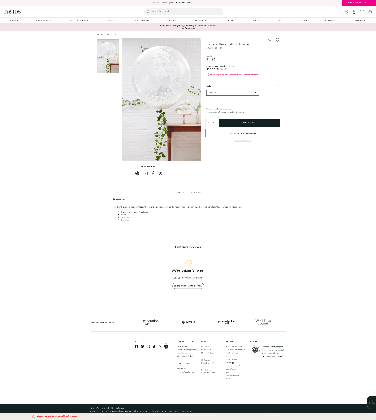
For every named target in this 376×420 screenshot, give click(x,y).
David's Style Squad (233, 359)
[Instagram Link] (148, 346)
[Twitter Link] (160, 346)
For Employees (231, 366)
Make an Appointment (186, 372)
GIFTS (256, 20)
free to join (233, 66)
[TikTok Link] (154, 346)
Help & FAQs (206, 350)
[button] (211, 123)
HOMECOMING (141, 20)
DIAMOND (360, 20)
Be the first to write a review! (188, 285)
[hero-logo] (12, 12)
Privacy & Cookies (97, 411)
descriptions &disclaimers (272, 356)
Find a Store (181, 369)
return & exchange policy (223, 112)
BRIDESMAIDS (43, 20)
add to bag (249, 123)
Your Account (182, 353)
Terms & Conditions (116, 411)
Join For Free (183, 3)
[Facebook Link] (136, 346)
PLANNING (330, 20)
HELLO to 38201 (208, 363)
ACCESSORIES (202, 20)
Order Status (182, 346)
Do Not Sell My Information (138, 411)
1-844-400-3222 (208, 373)
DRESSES (172, 20)
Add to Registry (243, 141)
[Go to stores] (346, 12)
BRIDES (14, 20)
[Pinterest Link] (142, 346)
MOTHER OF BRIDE (79, 20)
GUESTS (111, 20)
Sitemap (189, 411)
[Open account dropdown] (354, 12)
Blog (227, 372)
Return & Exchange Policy (187, 350)
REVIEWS (196, 192)
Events (228, 356)
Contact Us (205, 346)
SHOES (231, 20)
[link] (137, 173)
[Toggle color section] (278, 85)
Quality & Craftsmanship (235, 350)
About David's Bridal (234, 346)
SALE (280, 20)
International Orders (185, 356)
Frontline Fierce (232, 353)
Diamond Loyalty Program (272, 347)
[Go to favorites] (362, 12)
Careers (229, 363)
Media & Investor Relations (232, 377)
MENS (304, 20)
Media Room (231, 369)
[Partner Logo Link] (151, 322)
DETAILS (179, 192)
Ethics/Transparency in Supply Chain (168, 411)
